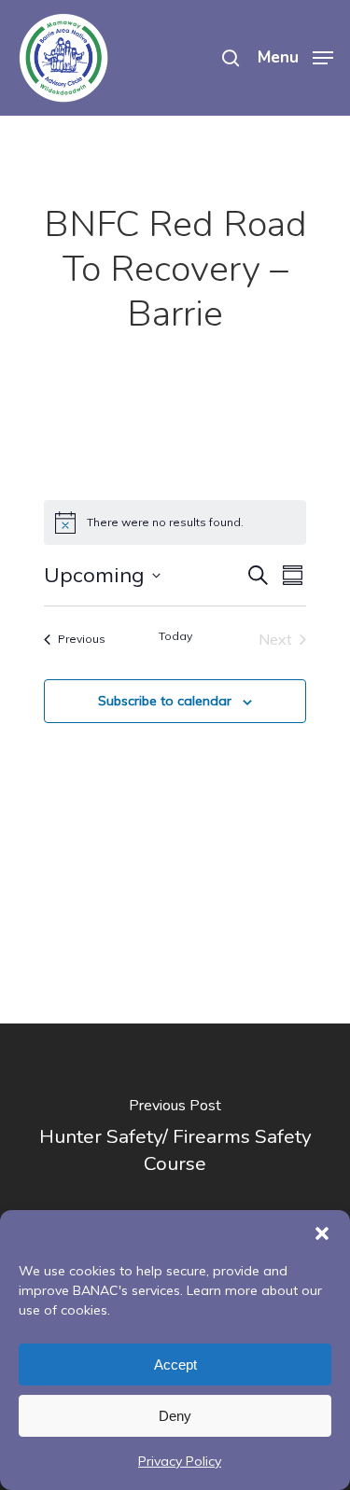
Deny (175, 1416)
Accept (175, 1364)
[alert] (175, 522)
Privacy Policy (179, 1461)
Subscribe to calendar (164, 700)
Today (175, 636)
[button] (322, 1233)
